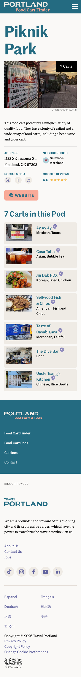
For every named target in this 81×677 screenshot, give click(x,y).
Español (10, 596)
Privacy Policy (15, 641)
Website (24, 195)
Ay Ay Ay (44, 227)
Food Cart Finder (17, 433)
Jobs (7, 557)
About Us (11, 545)
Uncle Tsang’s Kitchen (48, 376)
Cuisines (11, 452)
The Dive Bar (47, 351)
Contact (10, 462)
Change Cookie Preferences (26, 651)
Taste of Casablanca (46, 329)
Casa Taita (45, 251)
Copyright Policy (17, 646)
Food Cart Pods (16, 442)
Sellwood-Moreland (57, 160)
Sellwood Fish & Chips (48, 300)
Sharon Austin (68, 109)
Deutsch (11, 606)
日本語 (46, 606)
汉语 (7, 616)
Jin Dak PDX (47, 274)
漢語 (44, 616)
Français (47, 596)
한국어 (9, 626)
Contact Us (13, 551)
